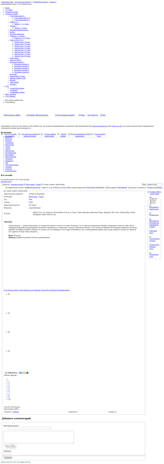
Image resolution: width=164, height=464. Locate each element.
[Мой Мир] (27, 372)
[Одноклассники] (25, 372)
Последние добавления (95, 187)
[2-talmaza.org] (9, 313)
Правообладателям (40, 2)
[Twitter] (23, 372)
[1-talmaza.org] (9, 351)
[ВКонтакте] (20, 372)
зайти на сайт (117, 126)
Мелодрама (30, 184)
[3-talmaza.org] (9, 332)
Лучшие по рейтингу (155, 187)
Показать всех (6, 182)
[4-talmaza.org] (9, 294)
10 (9, 399)
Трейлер (16, 412)
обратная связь (7, 2)
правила (53, 2)
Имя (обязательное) (11, 426)
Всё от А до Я (60, 187)
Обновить (7, 451)
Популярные (122, 187)
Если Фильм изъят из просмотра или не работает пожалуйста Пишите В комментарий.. (37, 290)
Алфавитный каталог (32, 187)
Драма (38, 184)
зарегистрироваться (99, 126)
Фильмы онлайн (17, 184)
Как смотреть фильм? (23, 2)
